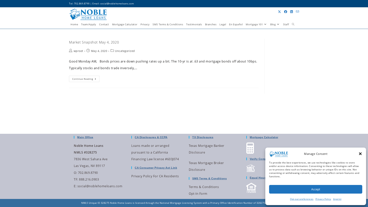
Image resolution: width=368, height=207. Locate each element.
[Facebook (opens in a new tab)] (286, 11)
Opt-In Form (198, 193)
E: (75, 186)
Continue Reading (85, 78)
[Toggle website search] (293, 24)
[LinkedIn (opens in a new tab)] (291, 11)
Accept (315, 189)
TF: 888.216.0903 (86, 179)
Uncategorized (125, 51)
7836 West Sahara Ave (91, 159)
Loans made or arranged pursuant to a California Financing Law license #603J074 (155, 152)
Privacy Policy (323, 199)
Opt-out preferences (302, 199)
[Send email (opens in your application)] (297, 11)
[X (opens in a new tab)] (279, 11)
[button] (360, 154)
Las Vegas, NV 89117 (89, 166)
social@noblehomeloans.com (117, 3)
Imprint (337, 199)
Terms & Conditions (204, 187)
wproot (78, 51)
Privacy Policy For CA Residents (155, 176)
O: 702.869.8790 (86, 173)
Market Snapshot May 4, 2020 (94, 42)
